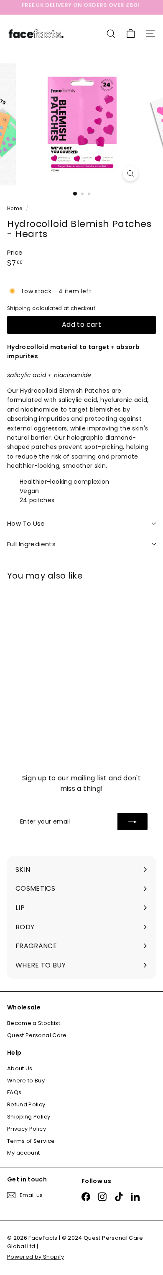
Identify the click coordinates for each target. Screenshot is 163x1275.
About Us (20, 1068)
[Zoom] (130, 173)
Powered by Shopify (35, 1257)
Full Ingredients (31, 544)
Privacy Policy (26, 1129)
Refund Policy (26, 1104)
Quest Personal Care (37, 1035)
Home (15, 208)
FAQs (14, 1092)
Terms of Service (31, 1141)
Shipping (19, 308)
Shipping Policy (28, 1117)
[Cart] (130, 33)
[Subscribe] (132, 821)
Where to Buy (26, 1081)
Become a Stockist (33, 1023)
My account (23, 1153)
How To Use (26, 523)
